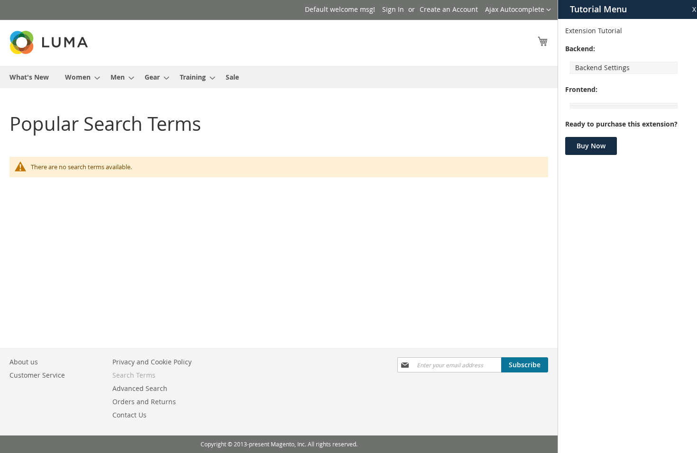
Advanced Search (139, 388)
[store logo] (49, 42)
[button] (518, 10)
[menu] (279, 77)
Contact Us (129, 414)
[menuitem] (29, 77)
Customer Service (37, 375)
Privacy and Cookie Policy (152, 361)
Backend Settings (602, 67)
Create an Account (449, 9)
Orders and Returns (144, 401)
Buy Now (591, 145)
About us (23, 361)
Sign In (393, 9)
